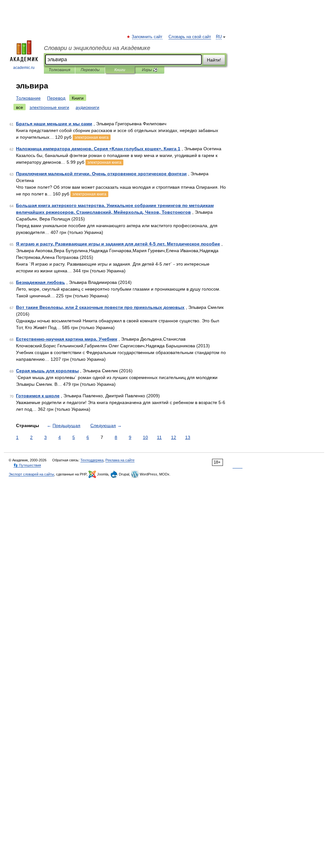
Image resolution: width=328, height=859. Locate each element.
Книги (119, 70)
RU (219, 37)
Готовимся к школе (38, 395)
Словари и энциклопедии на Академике (97, 48)
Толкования (59, 70)
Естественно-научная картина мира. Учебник (66, 339)
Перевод (56, 98)
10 (145, 437)
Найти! (214, 59)
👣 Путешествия (27, 465)
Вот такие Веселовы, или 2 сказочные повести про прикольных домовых (100, 307)
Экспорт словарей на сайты (31, 474)
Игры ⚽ (150, 70)
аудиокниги (87, 107)
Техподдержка (91, 460)
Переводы (90, 70)
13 (187, 437)
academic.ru (24, 67)
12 (173, 437)
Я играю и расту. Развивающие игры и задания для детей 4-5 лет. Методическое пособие (118, 243)
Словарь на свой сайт (189, 37)
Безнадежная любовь (40, 282)
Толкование (28, 98)
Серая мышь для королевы (47, 370)
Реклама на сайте (120, 460)
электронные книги (49, 107)
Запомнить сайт (147, 37)
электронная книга (92, 137)
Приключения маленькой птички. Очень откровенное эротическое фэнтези (101, 173)
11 (159, 437)
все (19, 107)
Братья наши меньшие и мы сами (54, 123)
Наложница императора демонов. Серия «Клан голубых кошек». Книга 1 (98, 148)
